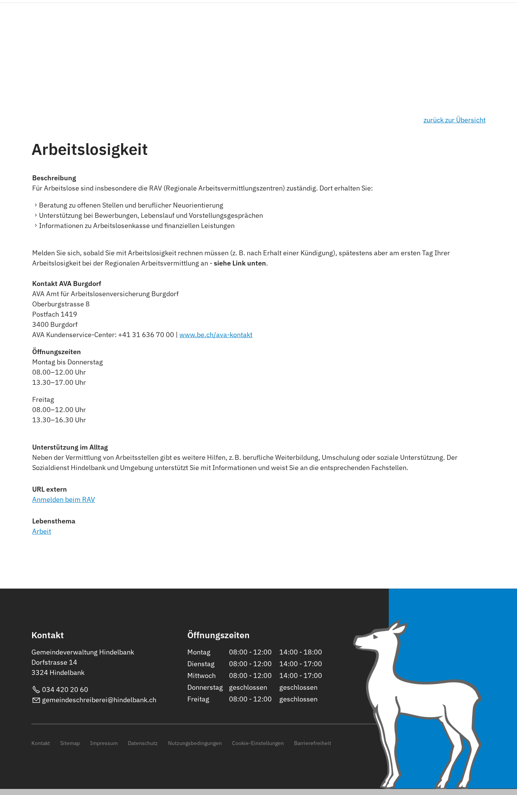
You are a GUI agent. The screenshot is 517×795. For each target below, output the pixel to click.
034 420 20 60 (65, 689)
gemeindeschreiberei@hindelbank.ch (99, 699)
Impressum (104, 743)
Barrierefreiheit (312, 743)
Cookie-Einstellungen (258, 743)
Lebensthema (53, 521)
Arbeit (41, 531)
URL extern (49, 489)
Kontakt (40, 743)
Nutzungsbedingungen (195, 743)
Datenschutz (143, 743)
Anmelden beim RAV (63, 499)
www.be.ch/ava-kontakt (215, 334)
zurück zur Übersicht (455, 120)
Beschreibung (54, 177)
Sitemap (70, 743)
